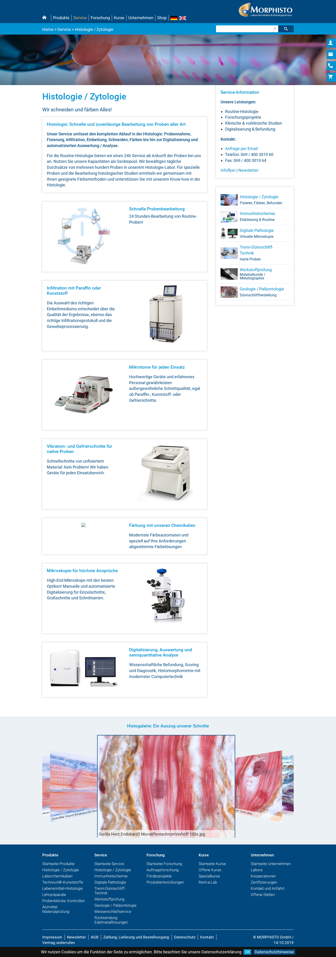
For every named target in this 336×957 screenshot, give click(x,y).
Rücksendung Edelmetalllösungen (111, 920)
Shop (162, 17)
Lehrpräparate (54, 894)
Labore (257, 870)
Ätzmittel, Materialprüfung (55, 909)
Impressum (52, 937)
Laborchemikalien (57, 876)
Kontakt (207, 937)
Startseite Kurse (212, 863)
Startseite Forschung (164, 863)
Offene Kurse (210, 870)
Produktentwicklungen (165, 882)
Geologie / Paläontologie (262, 292)
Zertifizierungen (264, 882)
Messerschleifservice (112, 911)
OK (247, 951)
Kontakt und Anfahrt (267, 888)
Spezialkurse (209, 876)
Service (80, 17)
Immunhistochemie (257, 216)
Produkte (61, 17)
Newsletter (248, 170)
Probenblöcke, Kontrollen (63, 900)
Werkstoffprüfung (256, 273)
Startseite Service (109, 863)
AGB (95, 937)
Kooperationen (263, 876)
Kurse (119, 17)
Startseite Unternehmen (271, 863)
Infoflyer (228, 170)
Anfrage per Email (241, 148)
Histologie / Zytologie (261, 199)
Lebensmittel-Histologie (62, 888)
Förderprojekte (159, 876)
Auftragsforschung (163, 870)
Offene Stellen (263, 894)
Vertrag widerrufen (58, 942)
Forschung (100, 17)
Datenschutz (184, 937)
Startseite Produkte (58, 863)
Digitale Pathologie (257, 233)
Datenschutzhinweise (274, 951)
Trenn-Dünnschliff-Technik (256, 253)
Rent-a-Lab (208, 882)
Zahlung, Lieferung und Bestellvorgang (136, 937)
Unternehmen (140, 17)
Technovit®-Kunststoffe (62, 882)
